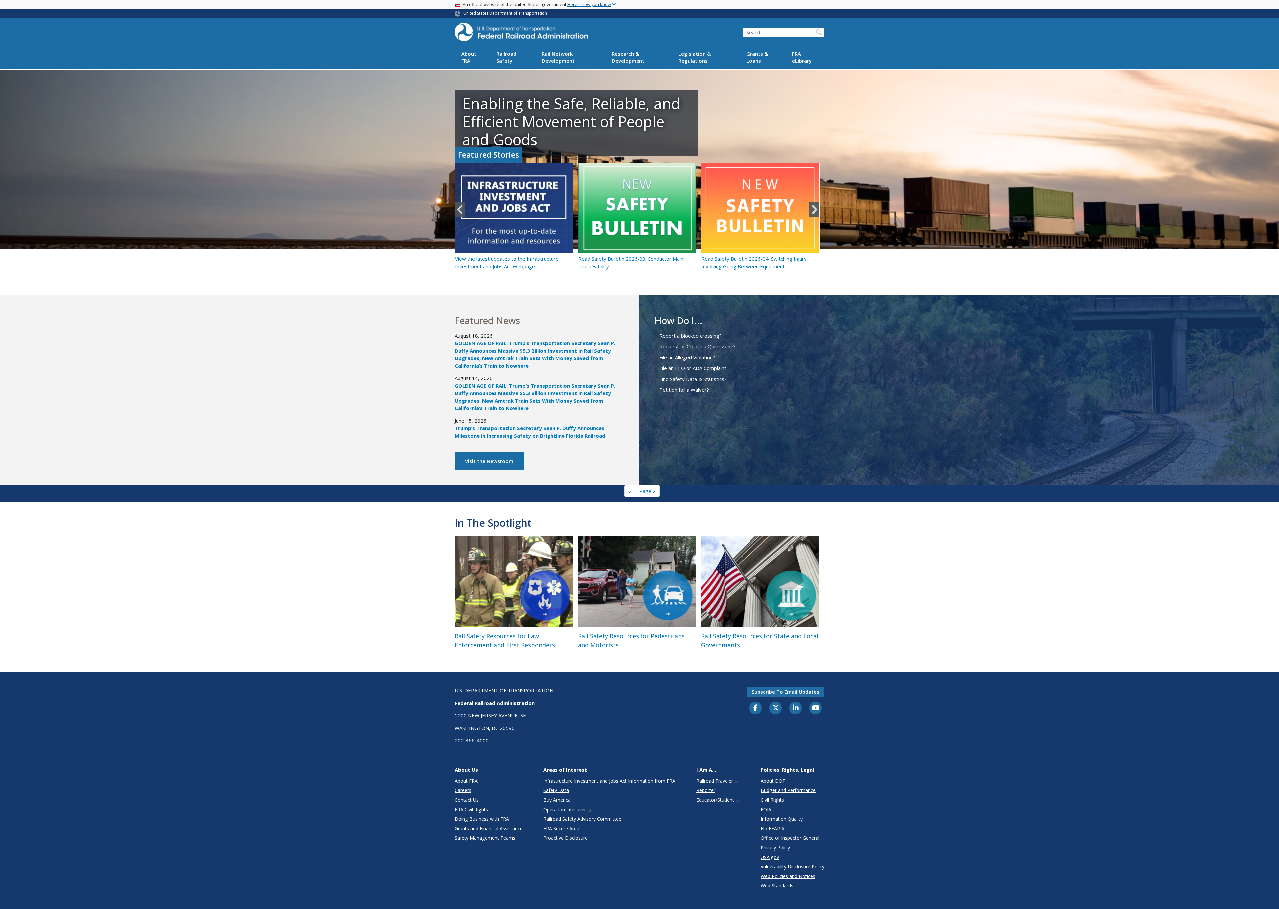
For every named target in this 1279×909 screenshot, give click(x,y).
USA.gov (770, 857)
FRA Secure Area (561, 828)
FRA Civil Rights (471, 809)
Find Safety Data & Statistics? (693, 379)
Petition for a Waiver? (684, 389)
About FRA (468, 57)
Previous (460, 209)
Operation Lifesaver (564, 809)
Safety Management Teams (485, 838)
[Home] (521, 34)
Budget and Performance (788, 790)
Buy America (557, 800)
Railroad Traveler (714, 781)
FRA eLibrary (802, 57)
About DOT (773, 781)
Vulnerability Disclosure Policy (792, 866)
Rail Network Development (558, 57)
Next (814, 209)
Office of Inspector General (790, 838)
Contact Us (467, 800)
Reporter (705, 790)
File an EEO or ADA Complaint (692, 368)
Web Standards (777, 885)
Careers (463, 790)
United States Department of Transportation (505, 13)
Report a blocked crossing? (690, 335)
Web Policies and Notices (788, 876)
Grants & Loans (757, 57)
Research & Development (628, 57)
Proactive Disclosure (565, 838)
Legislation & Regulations (694, 57)
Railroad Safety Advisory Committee (582, 819)
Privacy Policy (775, 847)
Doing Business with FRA (482, 819)
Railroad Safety (506, 57)
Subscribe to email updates (785, 691)
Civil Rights (772, 800)
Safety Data (556, 790)
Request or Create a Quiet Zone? (697, 346)
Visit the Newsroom (489, 461)
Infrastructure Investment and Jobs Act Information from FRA (609, 781)
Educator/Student (715, 800)
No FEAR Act (774, 828)
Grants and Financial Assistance (489, 828)
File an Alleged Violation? (687, 357)
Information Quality (782, 819)
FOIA (766, 809)
